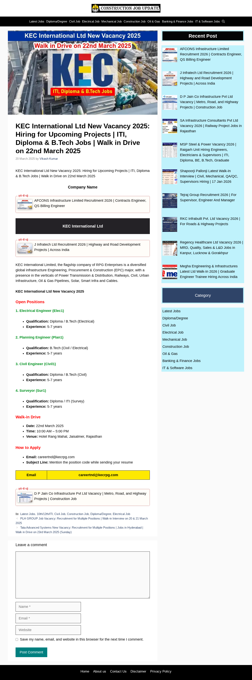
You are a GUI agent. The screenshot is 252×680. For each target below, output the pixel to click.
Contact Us (118, 671)
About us (99, 671)
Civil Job (74, 21)
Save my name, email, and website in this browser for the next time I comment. (82, 639)
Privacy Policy (160, 671)
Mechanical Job (111, 21)
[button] (222, 21)
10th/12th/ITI (45, 514)
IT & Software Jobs (207, 21)
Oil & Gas (153, 21)
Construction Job (134, 21)
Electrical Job (90, 21)
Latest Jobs (36, 21)
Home (85, 671)
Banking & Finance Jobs (177, 21)
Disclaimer (138, 671)
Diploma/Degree (56, 21)
